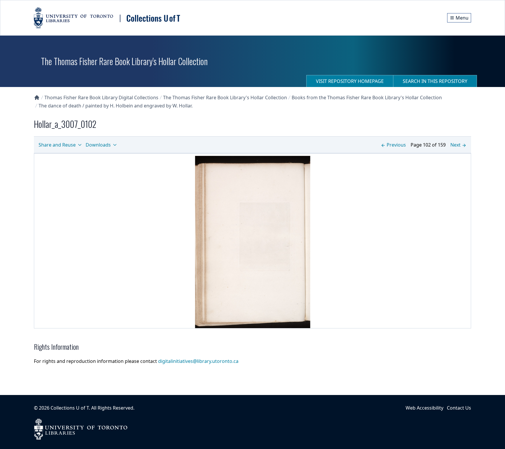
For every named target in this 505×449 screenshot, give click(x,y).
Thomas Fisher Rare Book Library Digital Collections (101, 97)
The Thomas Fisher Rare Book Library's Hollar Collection (225, 97)
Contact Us (459, 408)
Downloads (98, 145)
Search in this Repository (435, 81)
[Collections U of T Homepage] (37, 97)
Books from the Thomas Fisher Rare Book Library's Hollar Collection (367, 97)
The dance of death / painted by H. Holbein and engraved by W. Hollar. (116, 105)
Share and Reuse (57, 145)
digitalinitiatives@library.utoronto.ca (198, 361)
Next (455, 145)
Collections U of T (70, 408)
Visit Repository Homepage (350, 81)
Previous (396, 145)
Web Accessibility (424, 408)
